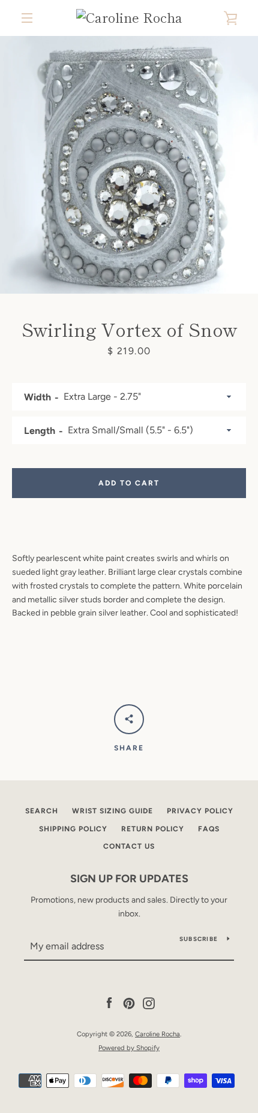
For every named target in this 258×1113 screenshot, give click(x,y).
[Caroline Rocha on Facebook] (109, 1003)
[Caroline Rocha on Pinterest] (129, 1003)
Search (41, 811)
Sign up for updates (129, 878)
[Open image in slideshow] (129, 165)
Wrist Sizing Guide (112, 811)
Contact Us (129, 846)
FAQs (209, 829)
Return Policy (152, 829)
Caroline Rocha (157, 1034)
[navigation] (27, 18)
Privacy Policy (200, 811)
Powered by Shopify (129, 1047)
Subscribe (198, 939)
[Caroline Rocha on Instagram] (149, 1003)
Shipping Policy (73, 829)
